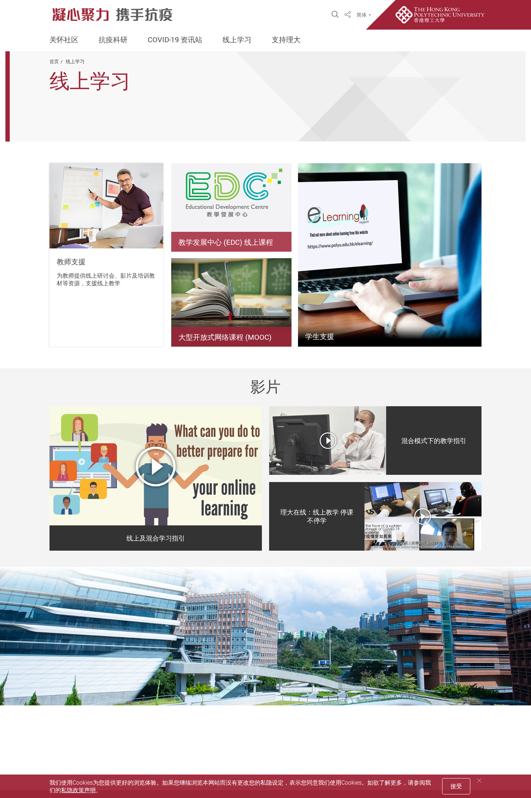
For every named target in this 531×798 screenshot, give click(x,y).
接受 (456, 786)
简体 (362, 15)
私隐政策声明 (78, 790)
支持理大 (286, 40)
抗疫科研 (113, 40)
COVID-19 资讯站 (175, 40)
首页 (54, 61)
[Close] (479, 780)
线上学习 (237, 40)
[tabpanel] (156, 478)
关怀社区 (63, 40)
